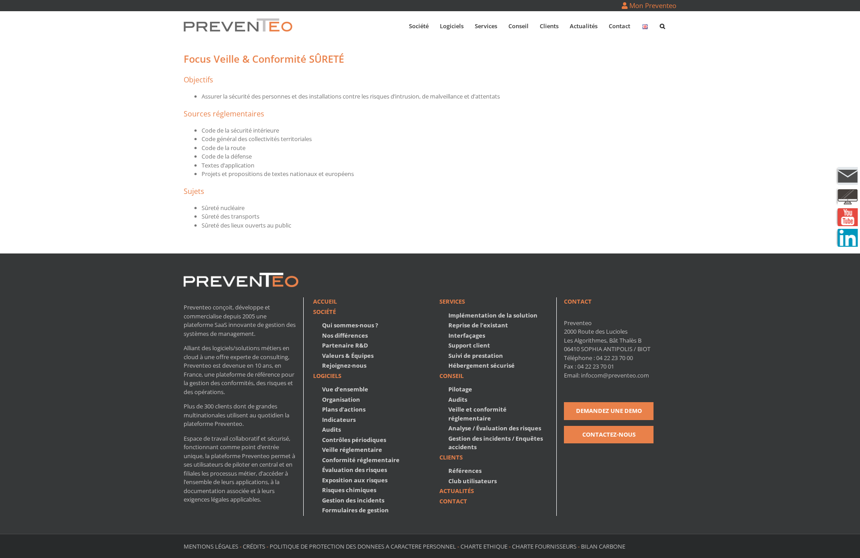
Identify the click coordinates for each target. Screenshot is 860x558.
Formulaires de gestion (355, 510)
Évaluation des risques (354, 470)
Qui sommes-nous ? (350, 325)
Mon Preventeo (652, 5)
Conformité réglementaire (361, 460)
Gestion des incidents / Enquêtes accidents (495, 442)
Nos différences (345, 335)
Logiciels (327, 376)
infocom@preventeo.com (615, 375)
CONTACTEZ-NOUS (609, 434)
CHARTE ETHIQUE (483, 546)
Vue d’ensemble (345, 389)
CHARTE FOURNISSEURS (544, 546)
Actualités (456, 491)
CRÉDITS (254, 546)
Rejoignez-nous (344, 365)
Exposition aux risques (354, 480)
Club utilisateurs (472, 481)
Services (452, 301)
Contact (453, 501)
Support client (469, 345)
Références (465, 471)
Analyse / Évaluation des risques (494, 428)
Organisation (341, 399)
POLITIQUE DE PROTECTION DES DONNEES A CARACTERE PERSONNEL (363, 546)
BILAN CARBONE (603, 546)
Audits (331, 429)
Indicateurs (339, 420)
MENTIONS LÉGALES (212, 546)
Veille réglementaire (352, 450)
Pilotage (460, 389)
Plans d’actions (344, 409)
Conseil (451, 376)
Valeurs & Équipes (348, 356)
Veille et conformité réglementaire (477, 413)
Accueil (325, 301)
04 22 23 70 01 (595, 366)
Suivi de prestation (475, 356)
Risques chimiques (349, 490)
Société (324, 312)
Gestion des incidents (353, 500)
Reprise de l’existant (478, 325)
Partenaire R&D (345, 345)
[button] (662, 25)
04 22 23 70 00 (614, 358)
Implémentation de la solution (493, 315)
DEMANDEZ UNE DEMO (609, 411)
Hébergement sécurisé (481, 365)
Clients (451, 457)
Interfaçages (466, 335)
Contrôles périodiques (354, 440)
